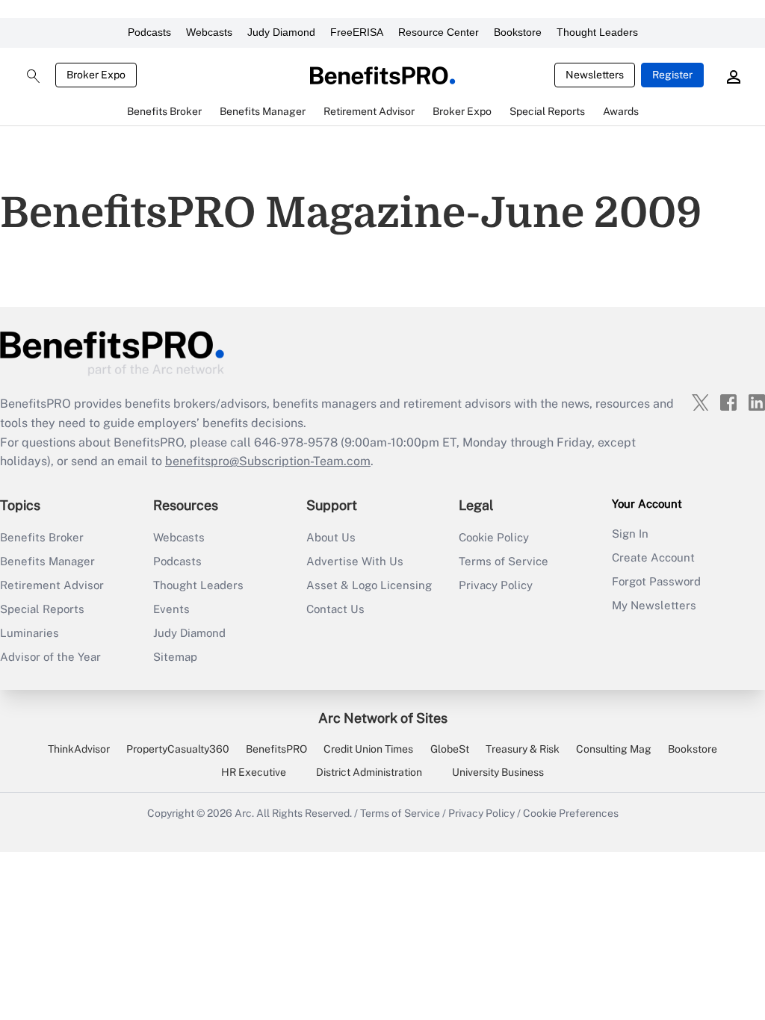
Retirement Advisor (52, 585)
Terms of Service (503, 561)
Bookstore (518, 32)
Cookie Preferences (571, 813)
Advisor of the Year (50, 656)
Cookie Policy (494, 537)
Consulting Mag (613, 749)
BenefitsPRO (276, 749)
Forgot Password (656, 581)
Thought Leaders (597, 32)
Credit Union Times (368, 749)
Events (171, 609)
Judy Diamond (281, 32)
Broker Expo (96, 75)
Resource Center (438, 32)
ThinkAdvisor (79, 749)
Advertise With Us (354, 561)
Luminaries (29, 632)
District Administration (369, 772)
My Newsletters (654, 605)
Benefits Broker (42, 537)
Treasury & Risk (523, 749)
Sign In (630, 533)
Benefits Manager (47, 561)
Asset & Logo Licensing (369, 585)
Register (672, 75)
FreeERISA (356, 32)
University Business (498, 772)
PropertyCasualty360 (177, 749)
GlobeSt (449, 749)
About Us (331, 537)
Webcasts (209, 32)
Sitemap (175, 656)
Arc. (244, 813)
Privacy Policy (496, 585)
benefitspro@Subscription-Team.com (268, 461)
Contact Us (335, 609)
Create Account (653, 557)
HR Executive (253, 772)
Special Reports (42, 609)
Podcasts (149, 32)
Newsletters (595, 75)
